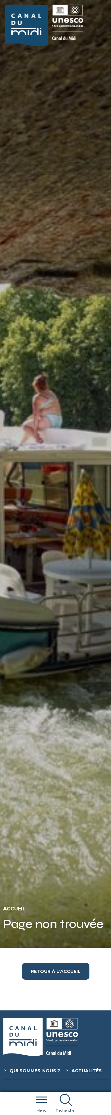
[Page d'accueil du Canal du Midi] (44, 25)
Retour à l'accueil (55, 971)
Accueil (14, 909)
